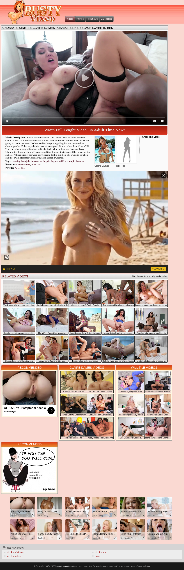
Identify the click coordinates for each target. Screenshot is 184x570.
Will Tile (35, 164)
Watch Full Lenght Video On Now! (84, 130)
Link (97, 556)
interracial (36, 161)
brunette (80, 161)
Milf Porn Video (15, 552)
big (54, 161)
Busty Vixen (32, 12)
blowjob (25, 161)
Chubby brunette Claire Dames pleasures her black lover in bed (57, 28)
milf (61, 161)
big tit (46, 161)
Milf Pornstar (13, 556)
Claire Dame (23, 164)
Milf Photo (100, 552)
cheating (16, 161)
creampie (70, 161)
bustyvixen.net (62, 566)
